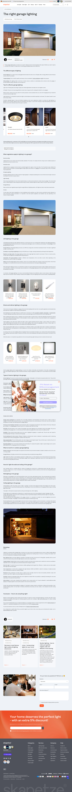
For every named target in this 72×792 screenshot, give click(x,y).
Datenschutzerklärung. (48, 408)
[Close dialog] (59, 382)
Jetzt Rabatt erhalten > (48, 402)
